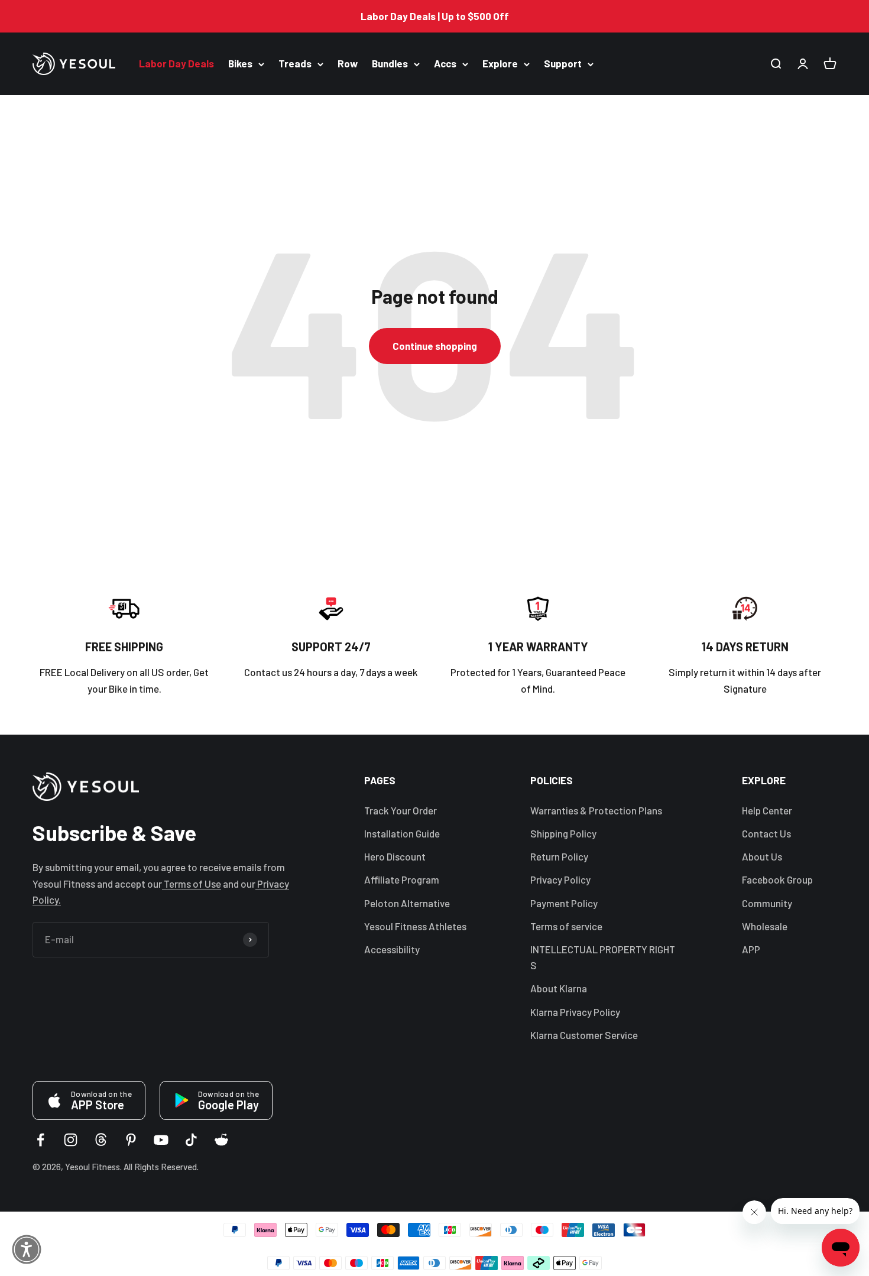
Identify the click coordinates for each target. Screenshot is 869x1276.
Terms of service (566, 926)
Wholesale (764, 926)
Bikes (240, 64)
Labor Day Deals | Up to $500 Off (435, 16)
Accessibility (392, 949)
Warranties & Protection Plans (596, 810)
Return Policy (559, 856)
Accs (445, 64)
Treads (295, 64)
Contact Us (766, 833)
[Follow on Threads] (101, 1140)
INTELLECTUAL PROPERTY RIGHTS (602, 957)
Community (767, 903)
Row (348, 64)
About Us (762, 856)
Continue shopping (435, 346)
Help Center (767, 810)
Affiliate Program (401, 879)
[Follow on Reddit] (221, 1140)
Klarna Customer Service (584, 1035)
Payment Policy (564, 903)
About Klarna (558, 988)
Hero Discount (395, 856)
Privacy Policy (560, 879)
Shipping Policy (563, 833)
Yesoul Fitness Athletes (415, 926)
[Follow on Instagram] (71, 1140)
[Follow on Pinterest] (131, 1140)
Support (563, 64)
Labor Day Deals (176, 64)
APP (751, 949)
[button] (26, 1249)
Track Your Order (400, 810)
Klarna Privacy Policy (575, 1012)
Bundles (390, 64)
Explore (500, 64)
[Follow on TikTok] (191, 1140)
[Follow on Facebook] (40, 1140)
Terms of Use (191, 883)
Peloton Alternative (407, 903)
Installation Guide (402, 833)
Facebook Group (777, 879)
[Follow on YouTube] (161, 1140)
